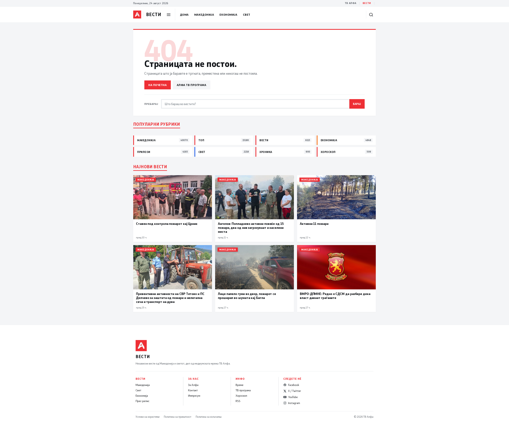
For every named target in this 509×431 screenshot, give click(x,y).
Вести (367, 3)
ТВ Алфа (350, 3)
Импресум (194, 395)
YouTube (293, 397)
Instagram (294, 403)
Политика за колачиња (208, 416)
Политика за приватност (177, 416)
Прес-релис (142, 401)
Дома (184, 14)
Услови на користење (147, 416)
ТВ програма (243, 390)
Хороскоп (241, 395)
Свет (246, 14)
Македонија (204, 14)
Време (239, 385)
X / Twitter (294, 391)
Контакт (193, 390)
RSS (238, 401)
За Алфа (193, 385)
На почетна (157, 85)
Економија (228, 14)
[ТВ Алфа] (137, 14)
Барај (357, 103)
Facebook (293, 385)
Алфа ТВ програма (191, 85)
